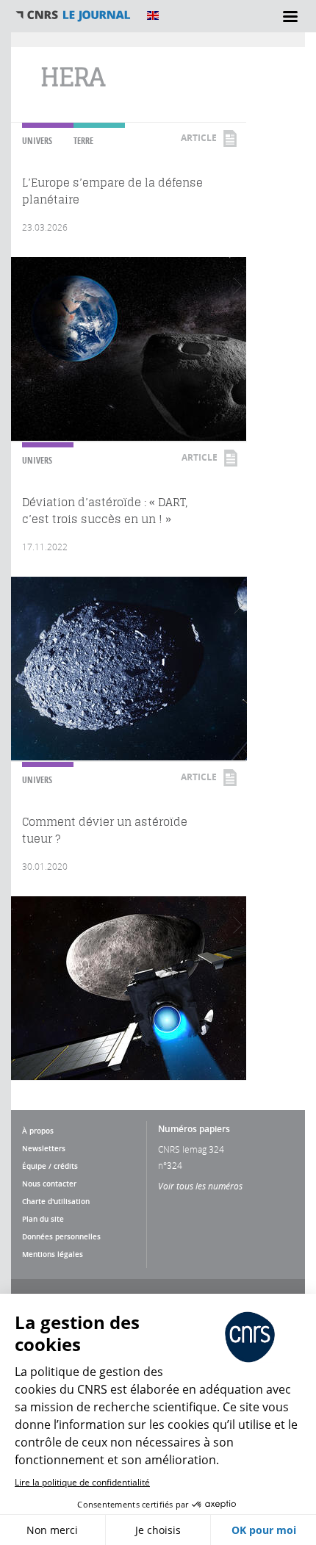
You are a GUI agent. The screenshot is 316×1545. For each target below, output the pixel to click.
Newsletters (43, 1148)
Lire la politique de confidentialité (82, 1482)
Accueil (73, 15)
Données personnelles (61, 1236)
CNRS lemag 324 (191, 1149)
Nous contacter (49, 1183)
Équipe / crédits (50, 1166)
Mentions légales (52, 1254)
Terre (83, 140)
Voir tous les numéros (200, 1186)
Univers (37, 140)
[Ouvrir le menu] (290, 16)
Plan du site (43, 1219)
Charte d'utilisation (56, 1201)
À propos (38, 1131)
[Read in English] (153, 15)
